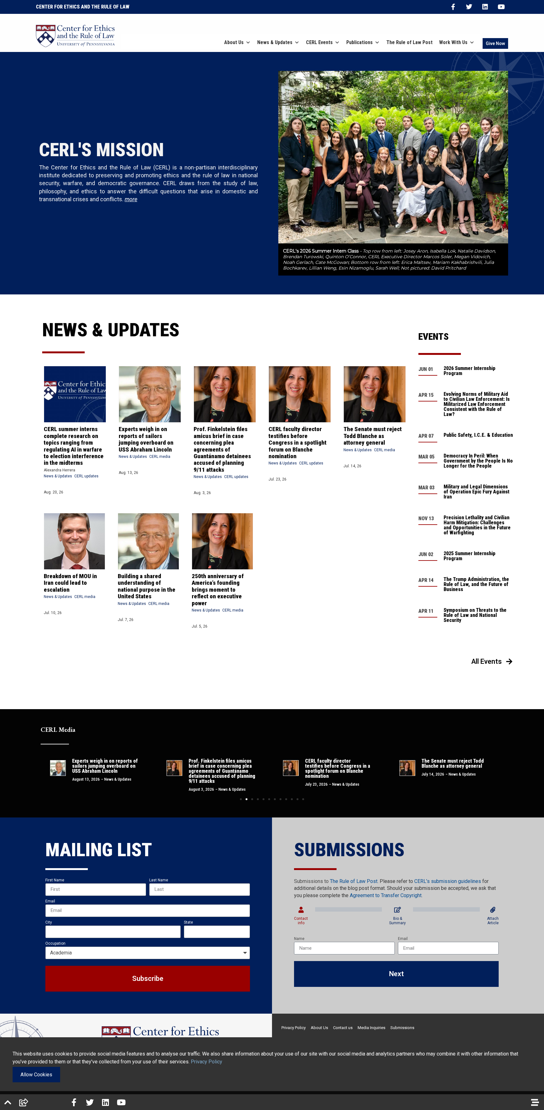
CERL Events (319, 42)
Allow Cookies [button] (36, 1075)
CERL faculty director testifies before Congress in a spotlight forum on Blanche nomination (297, 442)
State (188, 922)
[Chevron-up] (8, 1102)
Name (299, 938)
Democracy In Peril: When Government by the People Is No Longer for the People (478, 461)
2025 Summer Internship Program (470, 555)
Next (396, 974)
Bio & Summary (397, 920)
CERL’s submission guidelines (447, 881)
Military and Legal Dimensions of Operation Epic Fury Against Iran (476, 492)
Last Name (158, 880)
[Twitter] (469, 7)
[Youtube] (501, 7)
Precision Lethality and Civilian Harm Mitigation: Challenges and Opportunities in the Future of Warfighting (477, 525)
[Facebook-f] (453, 7)
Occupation (55, 943)
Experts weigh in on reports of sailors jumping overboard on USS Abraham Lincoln (146, 439)
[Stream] (535, 1102)
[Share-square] (23, 1102)
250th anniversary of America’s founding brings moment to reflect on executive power (218, 589)
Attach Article (493, 920)
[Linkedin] (485, 7)
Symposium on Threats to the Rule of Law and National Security (475, 615)
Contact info (301, 920)
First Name (54, 880)
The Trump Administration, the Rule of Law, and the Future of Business (476, 584)
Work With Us (453, 42)
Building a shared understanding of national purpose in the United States (146, 586)
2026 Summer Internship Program (470, 370)
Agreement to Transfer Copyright (386, 895)
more (131, 199)
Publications (359, 42)
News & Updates (274, 42)
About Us (234, 42)
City (48, 922)
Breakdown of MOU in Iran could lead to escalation (70, 582)
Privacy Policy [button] (206, 1062)
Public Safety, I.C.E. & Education (478, 435)
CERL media (159, 456)
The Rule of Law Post (409, 42)
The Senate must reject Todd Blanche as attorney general (372, 435)
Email (50, 901)
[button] (241, 799)
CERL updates (86, 476)
